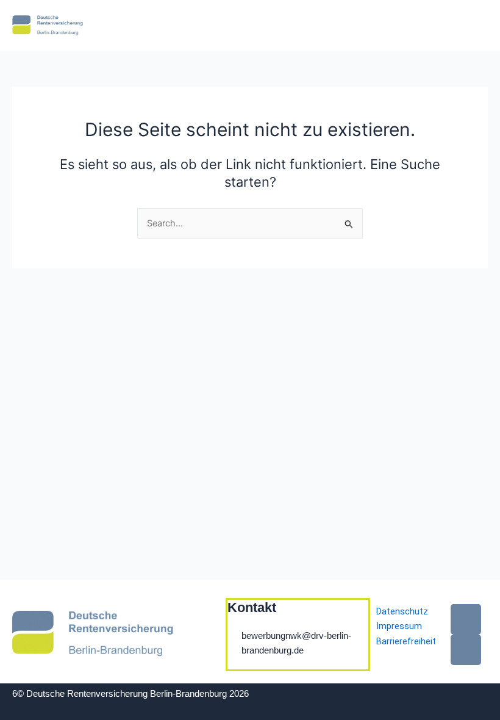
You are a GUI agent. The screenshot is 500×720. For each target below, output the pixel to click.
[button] (360, 25)
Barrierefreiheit (406, 641)
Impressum (399, 626)
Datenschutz (402, 611)
